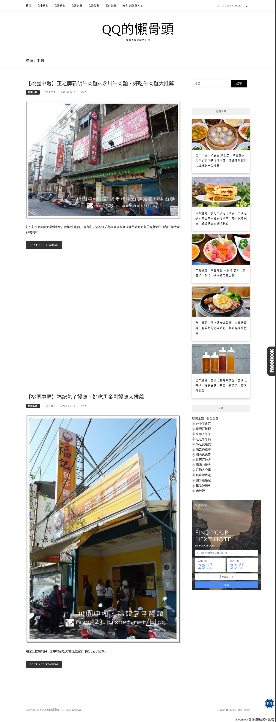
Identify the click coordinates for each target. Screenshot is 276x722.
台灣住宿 (94, 5)
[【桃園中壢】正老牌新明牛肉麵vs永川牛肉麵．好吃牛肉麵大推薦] (103, 160)
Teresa (50, 92)
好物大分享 (203, 470)
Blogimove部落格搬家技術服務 (254, 719)
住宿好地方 (203, 459)
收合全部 (212, 418)
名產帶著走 (203, 475)
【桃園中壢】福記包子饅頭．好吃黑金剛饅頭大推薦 (85, 397)
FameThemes (243, 709)
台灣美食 (60, 5)
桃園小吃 (33, 92)
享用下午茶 (203, 434)
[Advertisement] (103, 329)
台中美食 (43, 5)
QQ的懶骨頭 (138, 29)
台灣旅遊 (77, 5)
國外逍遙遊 (203, 480)
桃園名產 (33, 406)
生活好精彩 (203, 485)
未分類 (200, 490)
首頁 (28, 5)
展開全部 (198, 418)
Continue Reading (44, 245)
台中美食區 (203, 423)
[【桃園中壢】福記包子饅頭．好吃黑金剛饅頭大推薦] (103, 528)
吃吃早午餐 (203, 439)
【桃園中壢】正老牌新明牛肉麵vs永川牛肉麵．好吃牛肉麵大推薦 (100, 83)
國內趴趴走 (203, 454)
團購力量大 (203, 465)
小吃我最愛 (203, 444)
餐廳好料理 (203, 429)
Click (271, 361)
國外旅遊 (111, 5)
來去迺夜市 (203, 449)
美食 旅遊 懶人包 (132, 5)
